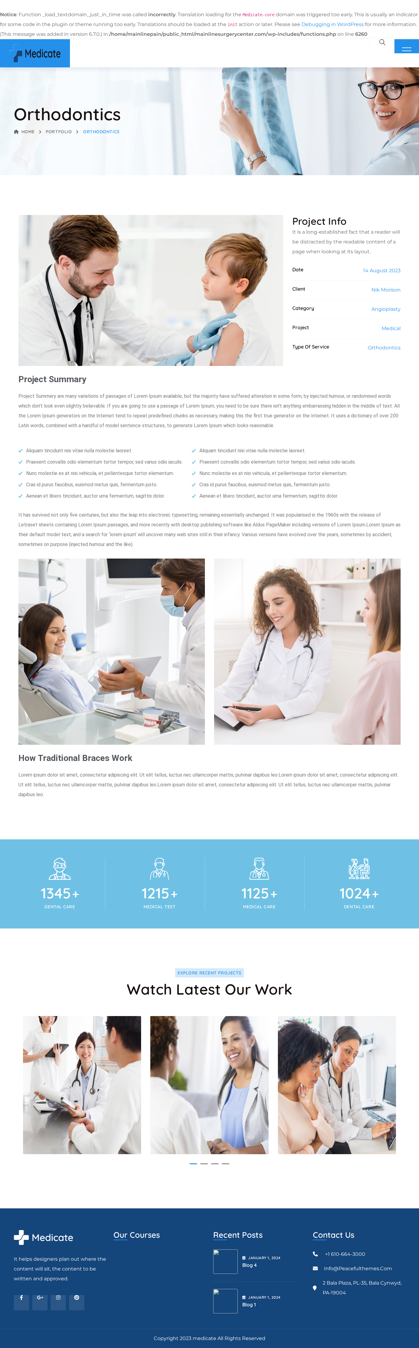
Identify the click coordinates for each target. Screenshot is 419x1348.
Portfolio (59, 131)
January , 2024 (264, 1258)
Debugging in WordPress (333, 24)
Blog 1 (249, 1304)
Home (28, 131)
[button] (193, 1163)
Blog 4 (249, 1265)
